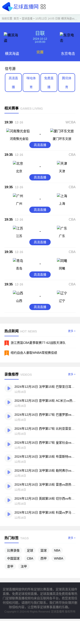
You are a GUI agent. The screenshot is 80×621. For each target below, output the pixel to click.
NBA (57, 550)
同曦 (62, 268)
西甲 (43, 558)
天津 (62, 171)
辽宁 (62, 301)
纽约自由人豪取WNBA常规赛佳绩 (34, 352)
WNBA (58, 558)
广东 (62, 236)
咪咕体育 (31, 82)
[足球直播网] (21, 11)
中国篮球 (13, 558)
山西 (19, 301)
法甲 (24, 566)
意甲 (10, 566)
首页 (16, 18)
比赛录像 (13, 550)
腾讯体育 (66, 82)
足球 (30, 550)
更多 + (72, 331)
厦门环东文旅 (62, 138)
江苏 (19, 236)
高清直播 (13, 82)
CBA (72, 154)
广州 (19, 203)
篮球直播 (27, 18)
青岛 (19, 268)
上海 (62, 203)
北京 (19, 171)
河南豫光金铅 (19, 138)
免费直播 (49, 82)
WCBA (71, 122)
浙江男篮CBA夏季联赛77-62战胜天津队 (38, 342)
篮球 (43, 550)
